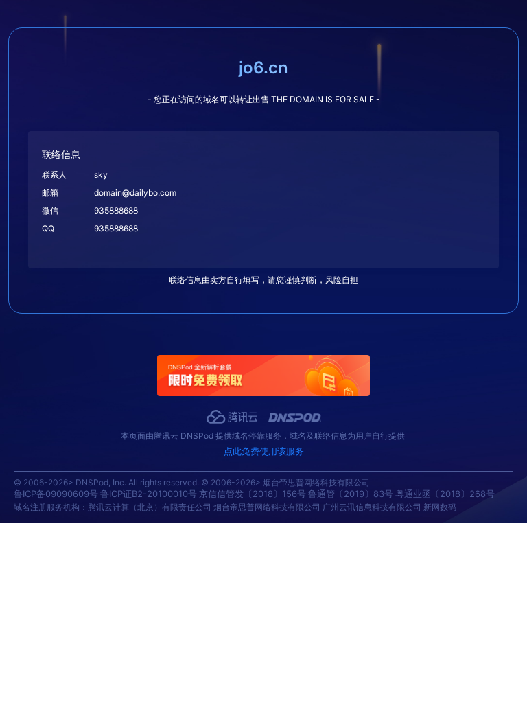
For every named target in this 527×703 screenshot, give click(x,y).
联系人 (54, 175)
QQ (48, 228)
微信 (50, 210)
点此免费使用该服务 (264, 451)
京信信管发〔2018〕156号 (252, 493)
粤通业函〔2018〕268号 (445, 493)
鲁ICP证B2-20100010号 (148, 493)
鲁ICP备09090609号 (56, 493)
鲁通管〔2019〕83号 (350, 493)
